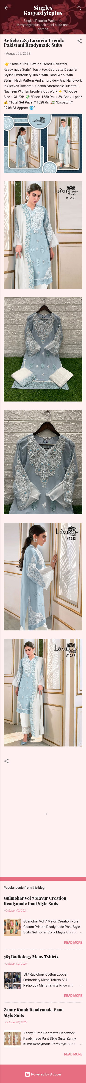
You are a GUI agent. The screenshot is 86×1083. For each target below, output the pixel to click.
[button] (79, 41)
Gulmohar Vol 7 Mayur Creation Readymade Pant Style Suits (35, 900)
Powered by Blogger (45, 1074)
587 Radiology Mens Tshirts (31, 956)
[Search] (79, 9)
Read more (73, 942)
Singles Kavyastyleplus (43, 10)
